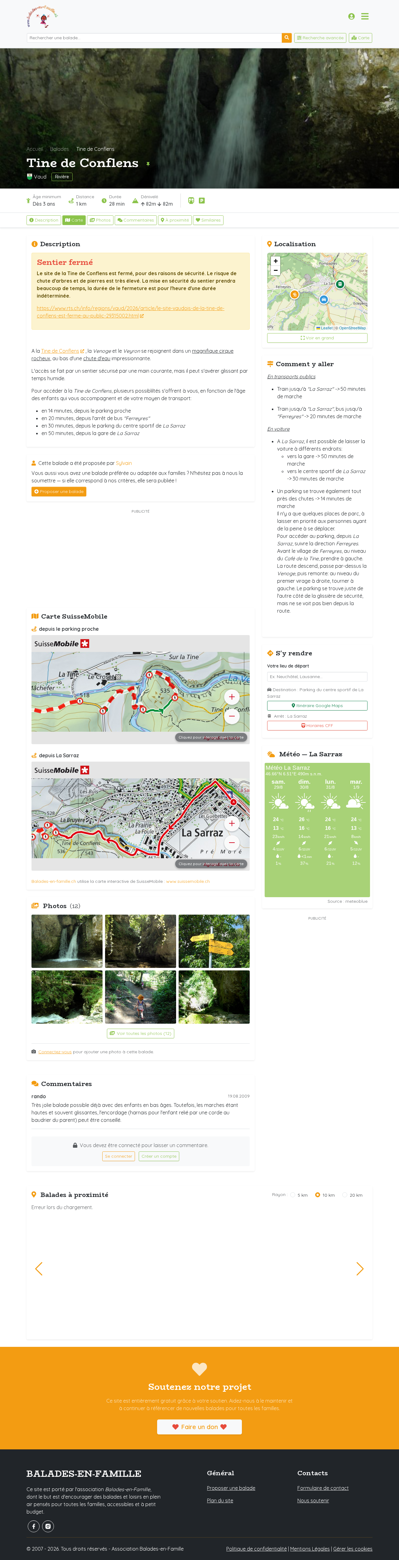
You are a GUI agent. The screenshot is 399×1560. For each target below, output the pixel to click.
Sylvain (124, 463)
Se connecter (118, 1156)
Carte (77, 220)
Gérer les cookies (353, 1549)
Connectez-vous (55, 1052)
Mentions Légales (310, 1549)
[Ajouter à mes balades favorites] (148, 164)
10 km (329, 1195)
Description (46, 220)
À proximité (177, 220)
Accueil (34, 149)
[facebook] (34, 1526)
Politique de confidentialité (256, 1549)
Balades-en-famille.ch (53, 881)
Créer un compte (159, 1156)
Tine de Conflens (60, 351)
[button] (295, 294)
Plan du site (220, 1500)
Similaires (211, 220)
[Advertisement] (140, 559)
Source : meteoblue (348, 901)
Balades (59, 149)
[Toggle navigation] (365, 16)
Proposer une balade (62, 491)
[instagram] (48, 1526)
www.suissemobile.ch (188, 881)
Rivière (62, 176)
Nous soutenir (313, 1500)
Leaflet (326, 327)
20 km (356, 1195)
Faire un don (199, 1427)
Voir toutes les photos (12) (143, 1033)
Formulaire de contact (323, 1488)
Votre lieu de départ (288, 666)
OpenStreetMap (352, 327)
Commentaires (138, 220)
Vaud (40, 177)
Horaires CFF (319, 725)
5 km (303, 1195)
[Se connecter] (351, 16)
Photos (103, 220)
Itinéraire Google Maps (319, 705)
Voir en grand (320, 338)
